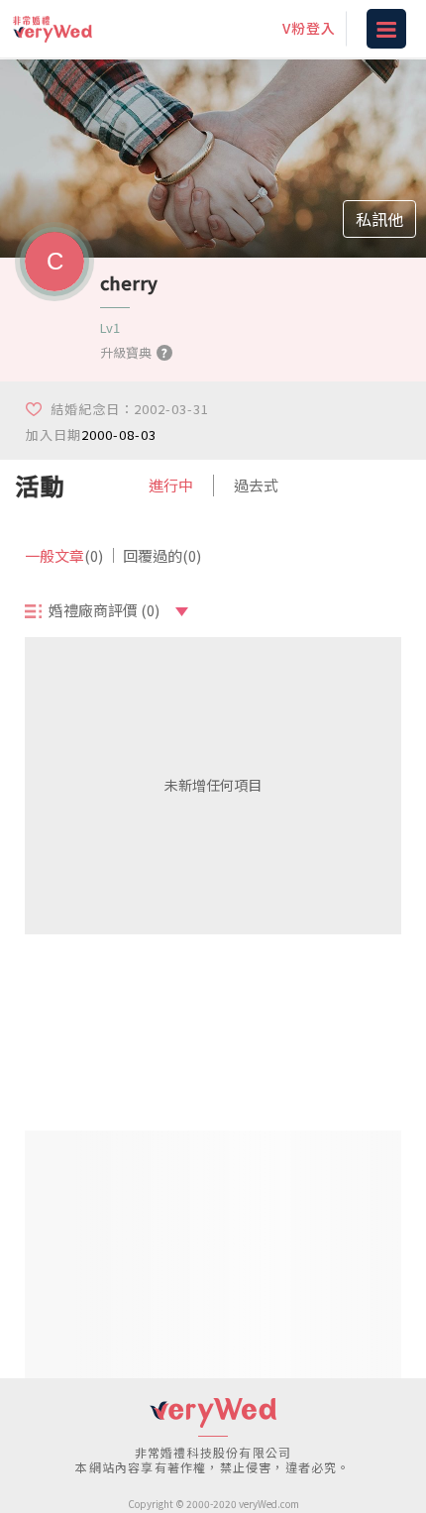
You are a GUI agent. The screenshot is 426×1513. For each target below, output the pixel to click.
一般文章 (64, 555)
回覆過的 (162, 555)
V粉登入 (309, 28)
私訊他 (379, 219)
